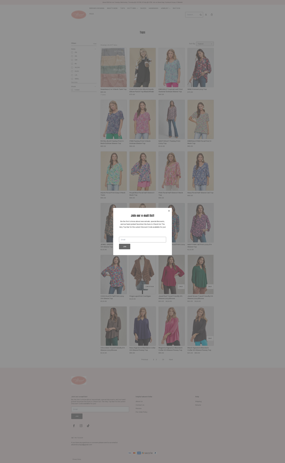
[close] (169, 211)
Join (124, 246)
